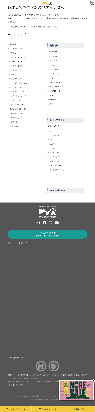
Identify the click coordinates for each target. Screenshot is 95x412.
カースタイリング (55, 148)
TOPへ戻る (80, 409)
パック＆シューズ (17, 92)
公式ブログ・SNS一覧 (18, 109)
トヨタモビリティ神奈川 (48, 396)
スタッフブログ (57, 120)
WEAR (51, 95)
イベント (52, 140)
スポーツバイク (16, 100)
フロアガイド (14, 53)
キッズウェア (16, 79)
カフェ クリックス (18, 105)
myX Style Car (54, 82)
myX (51, 78)
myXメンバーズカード (18, 113)
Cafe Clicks (53, 56)
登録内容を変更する (18, 118)
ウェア (13, 74)
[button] (47, 234)
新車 (51, 104)
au (50, 131)
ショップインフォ (16, 48)
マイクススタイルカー (57, 170)
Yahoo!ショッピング (49, 409)
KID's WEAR (54, 69)
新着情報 (13, 44)
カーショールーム (17, 61)
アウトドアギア (16, 87)
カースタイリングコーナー (21, 57)
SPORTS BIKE (54, 91)
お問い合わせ (14, 126)
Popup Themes (57, 190)
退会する (14, 122)
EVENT (52, 65)
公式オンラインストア (17, 409)
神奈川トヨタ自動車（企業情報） (25, 396)
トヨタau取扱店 (17, 66)
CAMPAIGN (53, 61)
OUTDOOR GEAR (56, 87)
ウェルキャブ (16, 70)
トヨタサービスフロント (20, 83)
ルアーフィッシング (18, 96)
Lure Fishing (54, 74)
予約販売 (52, 100)
